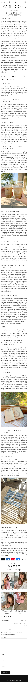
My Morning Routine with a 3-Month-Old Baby (20, 612)
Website (3, 666)
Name (3, 654)
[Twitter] (1, 2)
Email (3, 660)
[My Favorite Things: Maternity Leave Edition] (7, 601)
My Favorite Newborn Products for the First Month (20, 623)
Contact (17, 676)
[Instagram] (4, 2)
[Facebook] (9, 2)
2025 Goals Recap (20, 589)
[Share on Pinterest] (9, 616)
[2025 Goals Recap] (20, 580)
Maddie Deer (14, 6)
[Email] (12, 2)
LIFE (17, 10)
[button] (26, 2)
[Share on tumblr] (10, 616)
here (5, 72)
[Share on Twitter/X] (7, 616)
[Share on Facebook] (5, 616)
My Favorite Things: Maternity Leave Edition (7, 612)
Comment (4, 637)
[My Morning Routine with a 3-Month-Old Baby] (20, 601)
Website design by (14, 680)
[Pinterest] (7, 2)
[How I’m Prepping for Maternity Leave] (7, 580)
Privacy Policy (16, 678)
